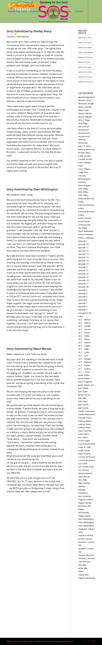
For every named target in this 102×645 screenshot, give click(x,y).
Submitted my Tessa (85, 37)
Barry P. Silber (84, 146)
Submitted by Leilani (85, 77)
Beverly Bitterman (86, 149)
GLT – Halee (84, 335)
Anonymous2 (84, 133)
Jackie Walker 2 (85, 378)
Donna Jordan (84, 224)
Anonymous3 (84, 136)
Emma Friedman (85, 234)
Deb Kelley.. (83, 195)
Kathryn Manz (84, 424)
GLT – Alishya (84, 319)
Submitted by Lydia (84, 67)
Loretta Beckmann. (86, 460)
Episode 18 (83, 260)
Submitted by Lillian (85, 72)
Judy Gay (82, 398)
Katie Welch (83, 434)
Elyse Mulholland (85, 231)
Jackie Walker (84, 375)
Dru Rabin (82, 228)
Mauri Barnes (84, 476)
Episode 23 (83, 277)
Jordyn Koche (84, 394)
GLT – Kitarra (84, 342)
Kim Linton (83, 437)
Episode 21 (83, 270)
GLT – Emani (84, 332)
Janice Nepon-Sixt (86, 385)
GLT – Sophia (84, 365)
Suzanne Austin (85, 538)
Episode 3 (82, 290)
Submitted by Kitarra (85, 82)
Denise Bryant (84, 218)
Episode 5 (82, 296)
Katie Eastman (85, 430)
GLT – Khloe (83, 339)
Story (80, 532)
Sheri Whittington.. (86, 525)
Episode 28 (83, 286)
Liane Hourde (84, 453)
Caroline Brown (85, 159)
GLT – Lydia (83, 352)
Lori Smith (82, 463)
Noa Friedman (84, 496)
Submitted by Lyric (84, 62)
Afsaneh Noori (84, 100)
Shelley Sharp (84, 516)
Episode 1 (82, 241)
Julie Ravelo (83, 404)
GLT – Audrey (84, 322)
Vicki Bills (82, 565)
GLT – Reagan (84, 358)
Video (80, 571)
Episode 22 (83, 273)
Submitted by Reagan (85, 57)
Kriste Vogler (84, 440)
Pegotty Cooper (85, 499)
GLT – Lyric (83, 355)
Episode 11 (83, 247)
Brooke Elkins (84, 152)
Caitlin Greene (84, 156)
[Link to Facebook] (7, 34)
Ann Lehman (83, 126)
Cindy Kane (83, 172)
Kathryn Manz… (85, 427)
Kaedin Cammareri (86, 411)
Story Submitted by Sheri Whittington (32, 189)
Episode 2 (82, 267)
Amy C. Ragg (84, 120)
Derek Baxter (84, 221)
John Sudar (83, 391)
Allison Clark (83, 110)
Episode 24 (83, 280)
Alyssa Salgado (85, 116)
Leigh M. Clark (84, 447)
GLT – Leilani (84, 345)
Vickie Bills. (83, 568)
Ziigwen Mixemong (86, 578)
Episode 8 (82, 306)
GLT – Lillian (83, 349)
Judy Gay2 (82, 401)
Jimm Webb (83, 388)
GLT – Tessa (84, 372)
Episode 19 (83, 264)
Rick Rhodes (83, 512)
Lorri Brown (83, 470)
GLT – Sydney (84, 368)
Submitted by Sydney (85, 42)
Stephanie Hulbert (86, 529)
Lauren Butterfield (86, 443)
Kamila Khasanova (86, 414)
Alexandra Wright (86, 103)
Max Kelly (82, 479)
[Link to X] (11, 34)
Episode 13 (83, 250)
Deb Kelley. (83, 191)
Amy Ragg (83, 123)
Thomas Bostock (86, 555)
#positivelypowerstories (89, 97)
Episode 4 (82, 293)
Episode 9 (82, 309)
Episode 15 (83, 254)
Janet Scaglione (85, 381)
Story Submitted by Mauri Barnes (29, 349)
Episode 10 (83, 244)
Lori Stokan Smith (86, 466)
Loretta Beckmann (86, 457)
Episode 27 (83, 283)
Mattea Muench (85, 473)
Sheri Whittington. (86, 522)
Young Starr (83, 574)
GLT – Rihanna (84, 362)
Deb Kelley (83, 188)
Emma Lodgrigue (86, 237)
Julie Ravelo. (83, 408)
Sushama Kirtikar (85, 535)
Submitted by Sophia (85, 47)
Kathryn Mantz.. (85, 421)
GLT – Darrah (84, 329)
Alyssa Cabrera (85, 113)
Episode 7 (82, 303)
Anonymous (83, 129)
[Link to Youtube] (15, 34)
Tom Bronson (84, 561)
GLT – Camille (84, 326)
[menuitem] (17, 11)
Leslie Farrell (84, 450)
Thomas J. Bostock (86, 558)
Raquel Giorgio (85, 502)
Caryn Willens (84, 169)
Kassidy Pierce (85, 417)
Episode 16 (83, 257)
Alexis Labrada (85, 106)
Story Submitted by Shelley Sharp (29, 31)
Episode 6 (82, 300)
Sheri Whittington (86, 519)
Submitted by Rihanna (85, 52)
